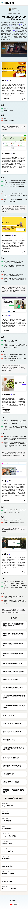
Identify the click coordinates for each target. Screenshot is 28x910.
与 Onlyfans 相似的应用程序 (9, 836)
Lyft (5, 481)
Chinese (14, 904)
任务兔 (6, 554)
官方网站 (7, 98)
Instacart (7, 153)
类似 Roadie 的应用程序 (8, 874)
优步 (4, 81)
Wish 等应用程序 (6, 858)
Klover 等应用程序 (6, 828)
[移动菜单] (25, 3)
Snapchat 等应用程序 (7, 806)
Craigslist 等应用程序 (8, 851)
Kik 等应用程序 (5, 813)
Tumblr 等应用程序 (7, 881)
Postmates (7, 235)
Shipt (6, 315)
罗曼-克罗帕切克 (15, 10)
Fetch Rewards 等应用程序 (9, 889)
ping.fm (9, 2)
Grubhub (7, 394)
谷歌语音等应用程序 (7, 843)
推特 (12, 900)
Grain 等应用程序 (6, 821)
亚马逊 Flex (21, 24)
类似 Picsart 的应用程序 (8, 866)
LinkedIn (16, 900)
